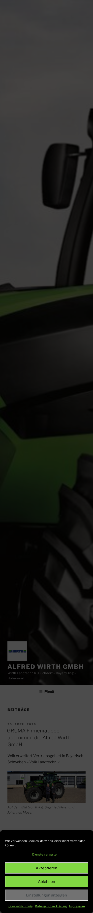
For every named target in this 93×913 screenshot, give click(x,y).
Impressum (77, 906)
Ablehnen (46, 881)
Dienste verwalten (45, 854)
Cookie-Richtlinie (20, 906)
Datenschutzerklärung (51, 906)
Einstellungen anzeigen (46, 895)
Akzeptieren (46, 868)
